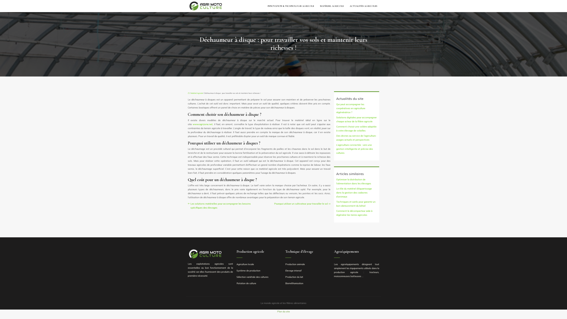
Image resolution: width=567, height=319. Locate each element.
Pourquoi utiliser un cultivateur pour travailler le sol (301, 203)
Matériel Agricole (332, 6)
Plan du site (283, 311)
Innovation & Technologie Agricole (291, 6)
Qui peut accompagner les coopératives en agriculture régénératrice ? (350, 108)
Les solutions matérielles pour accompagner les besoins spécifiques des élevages (220, 205)
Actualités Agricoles (363, 6)
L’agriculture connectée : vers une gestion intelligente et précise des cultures (354, 148)
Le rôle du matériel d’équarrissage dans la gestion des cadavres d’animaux (354, 192)
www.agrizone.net (203, 124)
